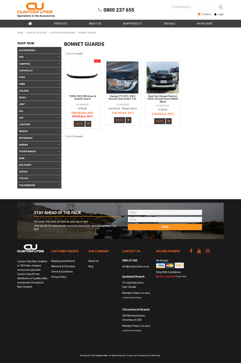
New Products (132, 23)
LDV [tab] (21, 117)
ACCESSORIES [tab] (27, 50)
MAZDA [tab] (23, 131)
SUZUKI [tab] (23, 171)
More (79, 123)
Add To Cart (88, 124)
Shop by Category (60, 23)
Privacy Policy (58, 276)
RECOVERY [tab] (25, 165)
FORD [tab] (22, 77)
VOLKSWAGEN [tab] (27, 185)
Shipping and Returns (63, 261)
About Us (95, 23)
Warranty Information (63, 266)
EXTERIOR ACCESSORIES (63, 33)
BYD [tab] (21, 57)
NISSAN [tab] (23, 144)
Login (220, 14)
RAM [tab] (21, 158)
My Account (205, 23)
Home (30, 23)
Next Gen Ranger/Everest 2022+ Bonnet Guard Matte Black (162, 99)
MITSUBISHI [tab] (25, 138)
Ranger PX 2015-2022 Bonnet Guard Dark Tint (122, 97)
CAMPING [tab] (24, 64)
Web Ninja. (156, 355)
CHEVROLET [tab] (26, 70)
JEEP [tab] (22, 104)
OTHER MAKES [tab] (27, 151)
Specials (169, 23)
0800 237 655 (119, 10)
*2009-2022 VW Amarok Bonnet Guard (82, 97)
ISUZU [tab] (22, 97)
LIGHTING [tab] (24, 124)
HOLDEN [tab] (24, 90)
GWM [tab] (22, 84)
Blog (90, 266)
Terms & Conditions (62, 271)
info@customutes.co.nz (135, 266)
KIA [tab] (21, 111)
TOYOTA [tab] (23, 178)
